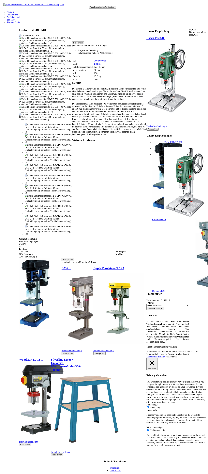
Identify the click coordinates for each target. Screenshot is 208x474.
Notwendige (155, 407)
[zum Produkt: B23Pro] (82, 343)
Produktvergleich (14, 17)
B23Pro (66, 268)
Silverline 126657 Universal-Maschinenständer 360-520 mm (66, 364)
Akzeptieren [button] (171, 356)
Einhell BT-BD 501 (173, 142)
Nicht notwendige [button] (154, 427)
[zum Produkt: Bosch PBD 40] (167, 112)
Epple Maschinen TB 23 (108, 268)
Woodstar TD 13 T (31, 359)
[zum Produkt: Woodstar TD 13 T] (41, 434)
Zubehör (10, 20)
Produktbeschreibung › (72, 350)
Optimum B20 (158, 291)
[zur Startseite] (33, 4)
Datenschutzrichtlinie (155, 356)
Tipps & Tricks (13, 22)
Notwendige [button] (151, 404)
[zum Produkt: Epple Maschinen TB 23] (118, 343)
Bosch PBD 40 (155, 38)
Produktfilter (12, 14)
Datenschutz (115, 470)
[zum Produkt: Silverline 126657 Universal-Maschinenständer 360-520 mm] (86, 444)
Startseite (11, 12)
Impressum (114, 468)
